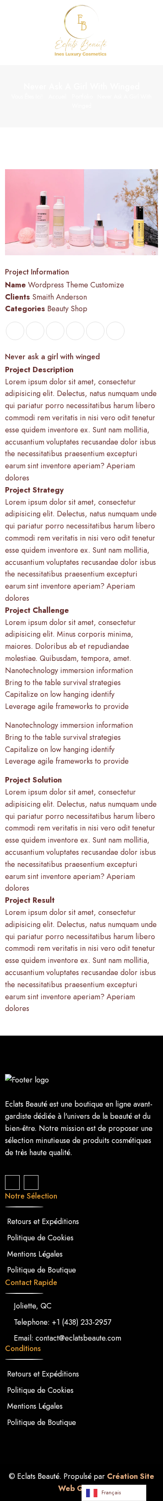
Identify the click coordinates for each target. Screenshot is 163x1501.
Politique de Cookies (40, 1237)
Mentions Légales (35, 1254)
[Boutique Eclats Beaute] (81, 31)
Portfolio (82, 96)
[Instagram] (31, 1182)
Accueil (57, 96)
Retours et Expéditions (43, 1221)
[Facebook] (12, 1182)
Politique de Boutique (41, 1270)
